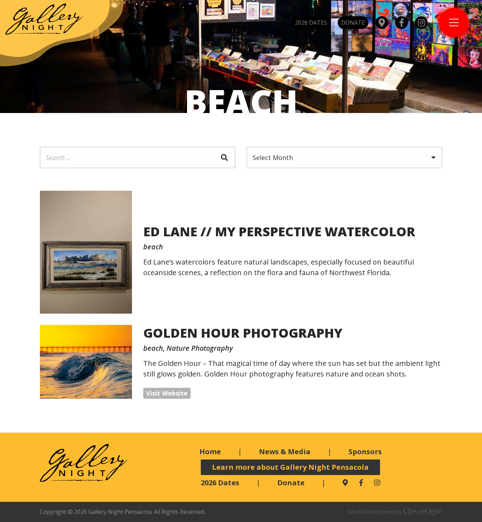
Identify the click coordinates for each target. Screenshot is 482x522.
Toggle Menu (454, 23)
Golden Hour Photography (242, 333)
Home (210, 451)
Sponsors (365, 451)
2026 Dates (311, 22)
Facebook (401, 22)
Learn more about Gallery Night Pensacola (290, 467)
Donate (353, 22)
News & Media (285, 451)
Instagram (421, 22)
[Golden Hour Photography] (86, 362)
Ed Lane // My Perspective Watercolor (279, 231)
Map (381, 22)
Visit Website (167, 393)
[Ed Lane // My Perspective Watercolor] (86, 252)
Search (224, 157)
